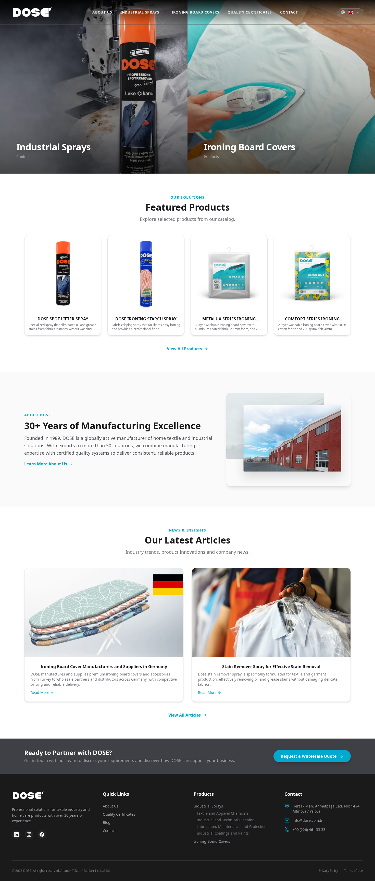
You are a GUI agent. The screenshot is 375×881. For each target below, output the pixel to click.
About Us (102, 12)
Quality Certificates (250, 12)
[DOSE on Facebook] (42, 834)
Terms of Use (353, 871)
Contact (289, 12)
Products (204, 794)
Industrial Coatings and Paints (223, 833)
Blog (106, 822)
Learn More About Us (45, 464)
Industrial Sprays (139, 12)
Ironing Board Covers (195, 12)
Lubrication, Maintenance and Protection (232, 826)
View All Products (184, 349)
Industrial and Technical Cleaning (226, 819)
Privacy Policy (328, 871)
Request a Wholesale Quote (308, 756)
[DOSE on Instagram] (29, 834)
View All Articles (184, 715)
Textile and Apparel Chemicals (222, 813)
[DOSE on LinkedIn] (16, 834)
